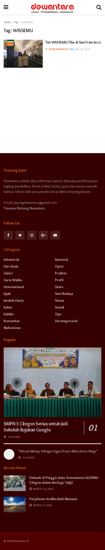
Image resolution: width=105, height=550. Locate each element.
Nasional (61, 259)
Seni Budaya (64, 293)
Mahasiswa (12, 328)
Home (7, 22)
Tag (16, 22)
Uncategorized (66, 321)
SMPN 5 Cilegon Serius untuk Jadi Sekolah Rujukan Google (36, 427)
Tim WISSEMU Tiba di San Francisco (73, 42)
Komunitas (12, 321)
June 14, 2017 (81, 49)
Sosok (59, 307)
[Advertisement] (52, 106)
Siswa (59, 300)
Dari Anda (11, 266)
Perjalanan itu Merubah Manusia (53, 499)
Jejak (7, 293)
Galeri (8, 273)
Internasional (14, 287)
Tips (58, 314)
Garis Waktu (13, 280)
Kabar (8, 307)
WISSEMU (28, 22)
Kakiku (10, 44)
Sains (59, 287)
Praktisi (61, 273)
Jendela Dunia (14, 300)
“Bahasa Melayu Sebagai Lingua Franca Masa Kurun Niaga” (58, 451)
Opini (59, 266)
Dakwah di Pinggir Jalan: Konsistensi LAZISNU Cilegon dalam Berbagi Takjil (63, 480)
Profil (59, 280)
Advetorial (11, 259)
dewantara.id (59, 49)
